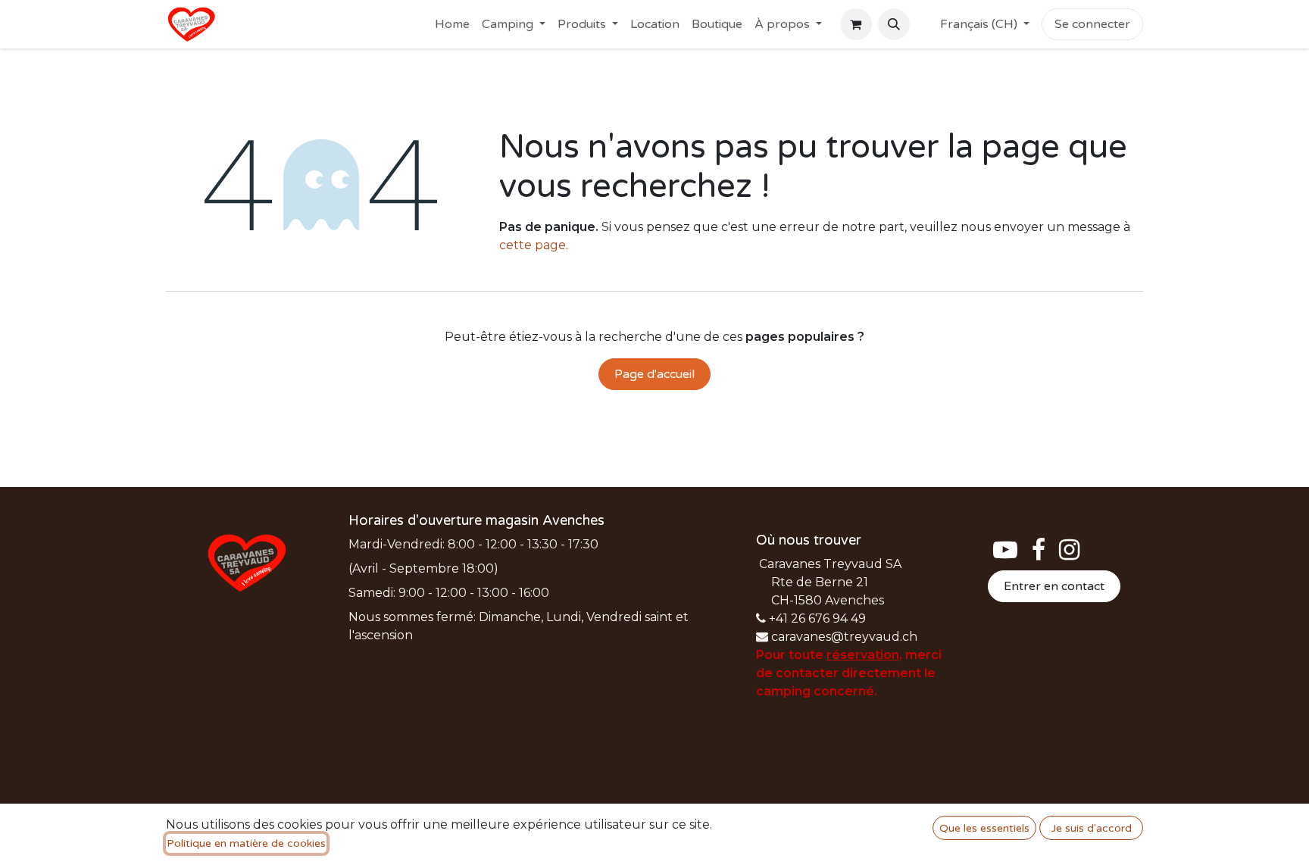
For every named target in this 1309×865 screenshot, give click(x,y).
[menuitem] (452, 24)
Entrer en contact (1054, 586)
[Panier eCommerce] (856, 24)
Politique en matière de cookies (246, 843)
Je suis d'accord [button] (1091, 828)
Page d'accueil (654, 374)
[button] (894, 24)
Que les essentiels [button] (984, 828)
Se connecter (1092, 24)
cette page (532, 245)
